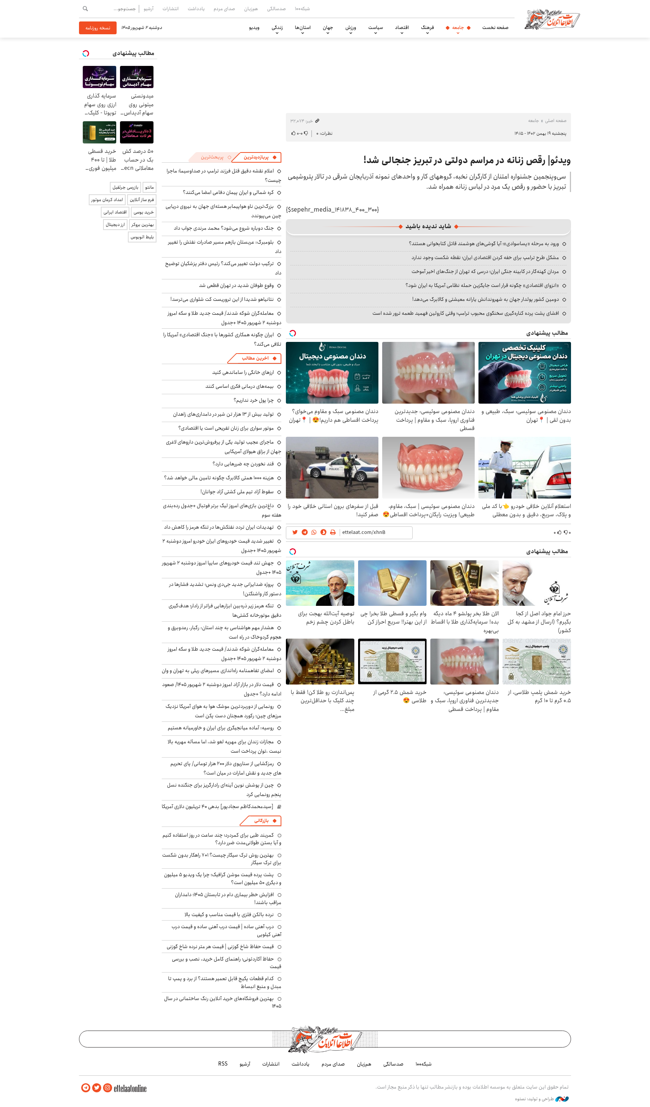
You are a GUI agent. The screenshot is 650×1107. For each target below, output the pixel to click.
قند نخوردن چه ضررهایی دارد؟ (243, 464)
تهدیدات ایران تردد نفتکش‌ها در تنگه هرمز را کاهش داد (219, 527)
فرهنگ (427, 27)
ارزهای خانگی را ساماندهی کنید (243, 372)
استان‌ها (303, 27)
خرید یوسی (144, 212)
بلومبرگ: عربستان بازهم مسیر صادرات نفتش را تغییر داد (224, 247)
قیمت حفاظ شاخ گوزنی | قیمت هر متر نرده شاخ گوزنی (220, 946)
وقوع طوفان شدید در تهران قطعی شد (236, 285)
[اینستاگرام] (107, 1088)
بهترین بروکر (143, 224)
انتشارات (170, 8)
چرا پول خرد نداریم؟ (254, 400)
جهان (328, 27)
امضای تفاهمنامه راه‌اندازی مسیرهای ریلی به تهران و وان (218, 670)
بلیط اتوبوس (142, 237)
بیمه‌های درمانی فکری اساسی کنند (239, 386)
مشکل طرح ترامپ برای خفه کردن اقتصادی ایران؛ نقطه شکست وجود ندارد (485, 257)
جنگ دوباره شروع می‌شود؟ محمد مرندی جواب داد (224, 228)
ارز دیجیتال (115, 224)
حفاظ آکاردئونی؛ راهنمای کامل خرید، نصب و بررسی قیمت (226, 963)
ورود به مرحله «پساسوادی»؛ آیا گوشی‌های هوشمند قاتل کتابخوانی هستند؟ (484, 243)
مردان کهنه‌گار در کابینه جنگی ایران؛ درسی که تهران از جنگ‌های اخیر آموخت (485, 271)
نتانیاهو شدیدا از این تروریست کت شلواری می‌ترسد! (222, 299)
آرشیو (148, 8)
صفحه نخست (495, 27)
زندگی (277, 27)
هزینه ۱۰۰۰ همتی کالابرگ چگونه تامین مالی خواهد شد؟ (219, 478)
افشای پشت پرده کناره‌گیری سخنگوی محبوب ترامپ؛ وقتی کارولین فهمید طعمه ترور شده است (465, 313)
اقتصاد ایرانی (115, 212)
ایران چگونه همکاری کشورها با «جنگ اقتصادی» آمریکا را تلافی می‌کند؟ (222, 339)
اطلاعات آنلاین (552, 19)
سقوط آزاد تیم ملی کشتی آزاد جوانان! (237, 492)
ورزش (350, 27)
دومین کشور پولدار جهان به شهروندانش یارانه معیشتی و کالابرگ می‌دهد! (485, 299)
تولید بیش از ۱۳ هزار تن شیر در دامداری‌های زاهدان (223, 414)
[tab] (260, 157)
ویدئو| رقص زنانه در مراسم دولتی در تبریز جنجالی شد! (467, 160)
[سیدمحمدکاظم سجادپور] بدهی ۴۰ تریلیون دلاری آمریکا (217, 806)
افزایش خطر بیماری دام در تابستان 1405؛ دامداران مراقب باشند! (228, 898)
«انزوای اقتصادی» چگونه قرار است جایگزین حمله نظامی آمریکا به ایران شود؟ (482, 285)
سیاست (375, 27)
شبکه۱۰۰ (302, 8)
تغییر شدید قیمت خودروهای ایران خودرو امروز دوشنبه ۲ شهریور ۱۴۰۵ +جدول (221, 546)
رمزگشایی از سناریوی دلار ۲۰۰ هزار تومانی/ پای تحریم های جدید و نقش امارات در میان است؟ (225, 768)
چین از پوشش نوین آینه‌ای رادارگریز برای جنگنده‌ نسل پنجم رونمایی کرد (224, 790)
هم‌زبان (251, 8)
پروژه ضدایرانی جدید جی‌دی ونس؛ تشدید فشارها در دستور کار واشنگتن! (225, 589)
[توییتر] (96, 1088)
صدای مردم (224, 8)
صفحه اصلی (555, 120)
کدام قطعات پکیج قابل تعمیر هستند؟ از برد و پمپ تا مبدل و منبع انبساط (224, 982)
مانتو (149, 187)
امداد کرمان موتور (107, 199)
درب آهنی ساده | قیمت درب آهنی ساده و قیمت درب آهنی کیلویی (226, 930)
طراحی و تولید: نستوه (535, 1099)
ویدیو (254, 27)
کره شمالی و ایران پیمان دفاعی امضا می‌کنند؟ (228, 192)
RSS (223, 1064)
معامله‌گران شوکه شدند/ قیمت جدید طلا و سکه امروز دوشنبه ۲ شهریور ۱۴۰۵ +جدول (224, 318)
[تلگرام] (85, 1088)
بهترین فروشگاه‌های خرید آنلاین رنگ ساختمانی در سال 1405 (222, 1002)
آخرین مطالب (255, 358)
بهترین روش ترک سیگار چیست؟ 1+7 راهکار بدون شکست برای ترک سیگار (221, 859)
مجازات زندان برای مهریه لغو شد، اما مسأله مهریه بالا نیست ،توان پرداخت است (224, 746)
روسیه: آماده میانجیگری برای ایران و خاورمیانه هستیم (221, 728)
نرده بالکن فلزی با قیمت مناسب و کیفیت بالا (229, 914)
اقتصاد (402, 27)
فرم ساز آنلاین (142, 199)
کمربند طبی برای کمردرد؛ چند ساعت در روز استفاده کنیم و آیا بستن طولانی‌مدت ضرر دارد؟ (221, 839)
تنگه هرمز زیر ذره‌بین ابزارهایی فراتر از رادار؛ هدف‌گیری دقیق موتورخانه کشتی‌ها (225, 610)
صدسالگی (276, 8)
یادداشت (196, 8)
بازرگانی (261, 820)
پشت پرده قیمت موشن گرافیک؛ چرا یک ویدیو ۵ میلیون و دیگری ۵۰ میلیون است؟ (222, 878)
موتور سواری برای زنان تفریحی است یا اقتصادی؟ (226, 428)
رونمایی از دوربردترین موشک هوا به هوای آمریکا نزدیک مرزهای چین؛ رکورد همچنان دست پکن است (223, 711)
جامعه (458, 27)
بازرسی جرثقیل (125, 187)
